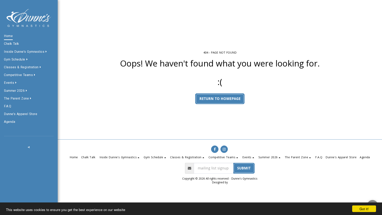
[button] (26, 52)
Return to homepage (220, 98)
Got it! (364, 208)
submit (244, 168)
